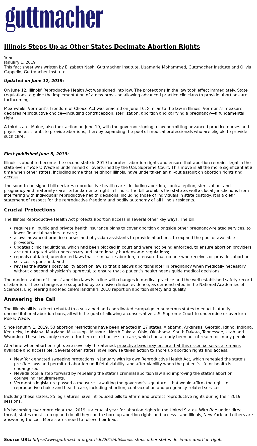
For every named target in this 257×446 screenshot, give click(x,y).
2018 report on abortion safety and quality (143, 289)
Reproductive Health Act (68, 90)
